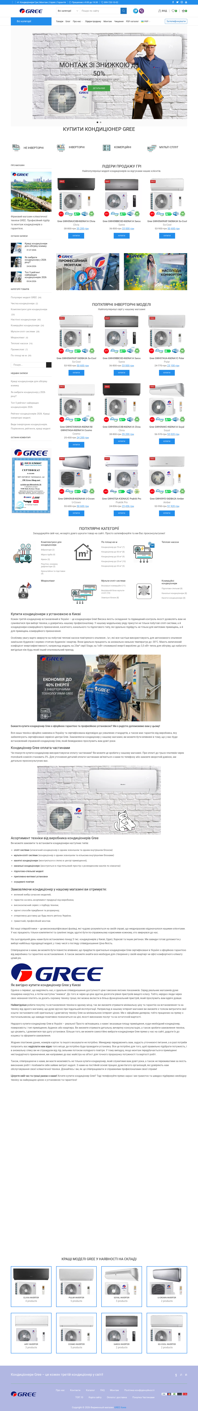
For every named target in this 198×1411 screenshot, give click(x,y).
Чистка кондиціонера (22, 303)
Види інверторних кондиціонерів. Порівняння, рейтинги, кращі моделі (30, 426)
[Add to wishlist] (91, 183)
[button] (97, 122)
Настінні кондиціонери (23, 319)
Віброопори (48, 550)
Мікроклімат (18, 337)
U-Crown (76, 502)
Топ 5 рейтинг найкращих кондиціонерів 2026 (35, 275)
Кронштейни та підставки (53, 572)
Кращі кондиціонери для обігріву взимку (36, 244)
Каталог (90, 1390)
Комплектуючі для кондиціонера (29, 309)
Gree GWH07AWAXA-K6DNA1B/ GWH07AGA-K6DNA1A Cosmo (76, 428)
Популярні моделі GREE (24, 297)
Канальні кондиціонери (174, 593)
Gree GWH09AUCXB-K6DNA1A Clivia (76, 221)
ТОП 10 (79, 1397)
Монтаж (107, 21)
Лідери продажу (93, 21)
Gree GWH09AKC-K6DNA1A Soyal (166, 426)
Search (48, 364)
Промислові (17, 349)
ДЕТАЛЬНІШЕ (99, 84)
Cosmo (76, 433)
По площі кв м (19, 355)
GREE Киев (120, 1407)
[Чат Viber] (141, 10)
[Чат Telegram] (135, 10)
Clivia (76, 224)
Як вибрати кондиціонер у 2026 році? (35, 260)
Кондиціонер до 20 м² (113, 566)
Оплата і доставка (117, 1397)
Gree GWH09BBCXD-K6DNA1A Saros (122, 221)
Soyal (167, 430)
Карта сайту (95, 1397)
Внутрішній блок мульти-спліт (113, 591)
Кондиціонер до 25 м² (113, 561)
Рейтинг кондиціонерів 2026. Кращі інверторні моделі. (30, 415)
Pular (167, 361)
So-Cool (167, 224)
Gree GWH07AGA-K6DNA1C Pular (167, 358)
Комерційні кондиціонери (25, 325)
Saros (121, 224)
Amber (166, 502)
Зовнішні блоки (110, 597)
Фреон (45, 559)
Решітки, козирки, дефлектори (49, 565)
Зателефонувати (176, 21)
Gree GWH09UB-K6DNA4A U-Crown (76, 498)
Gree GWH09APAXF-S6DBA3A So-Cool (167, 221)
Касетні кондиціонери (173, 598)
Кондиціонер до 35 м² (113, 556)
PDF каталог (132, 21)
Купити (76, 236)
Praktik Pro (122, 502)
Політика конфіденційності (139, 1390)
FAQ (102, 1390)
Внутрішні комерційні (113, 585)
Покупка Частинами (143, 1397)
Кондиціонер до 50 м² (113, 552)
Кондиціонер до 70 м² (113, 547)
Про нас (77, 21)
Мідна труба (48, 554)
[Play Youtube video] (99, 1161)
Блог (68, 21)
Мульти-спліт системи (23, 331)
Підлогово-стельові (172, 588)
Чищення (119, 21)
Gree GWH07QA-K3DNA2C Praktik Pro (121, 498)
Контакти (75, 1390)
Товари (59, 21)
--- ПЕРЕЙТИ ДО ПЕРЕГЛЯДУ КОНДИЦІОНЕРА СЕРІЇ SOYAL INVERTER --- (99, 1245)
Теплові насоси (19, 343)
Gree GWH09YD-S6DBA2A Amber (167, 498)
